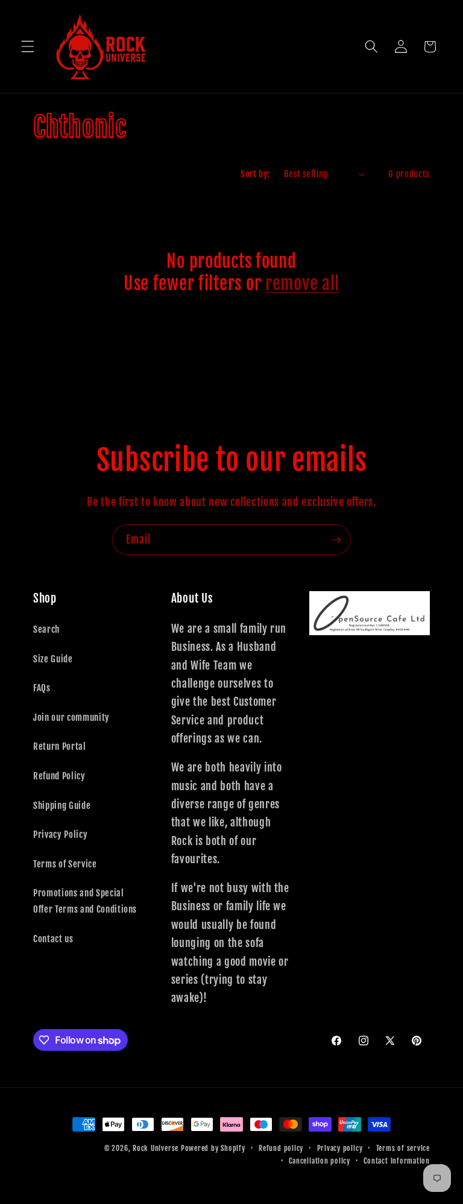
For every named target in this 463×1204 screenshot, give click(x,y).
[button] (27, 46)
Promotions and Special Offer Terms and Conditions (85, 901)
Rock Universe (155, 1148)
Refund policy (281, 1148)
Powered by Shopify (213, 1148)
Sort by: (256, 174)
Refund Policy (59, 776)
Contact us (53, 939)
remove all (302, 283)
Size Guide (53, 659)
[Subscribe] (335, 540)
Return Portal (59, 746)
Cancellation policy (319, 1160)
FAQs (42, 688)
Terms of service (403, 1148)
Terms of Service (65, 864)
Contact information (397, 1160)
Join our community (71, 717)
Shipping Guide (61, 805)
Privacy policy (340, 1148)
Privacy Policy (60, 834)
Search (46, 629)
